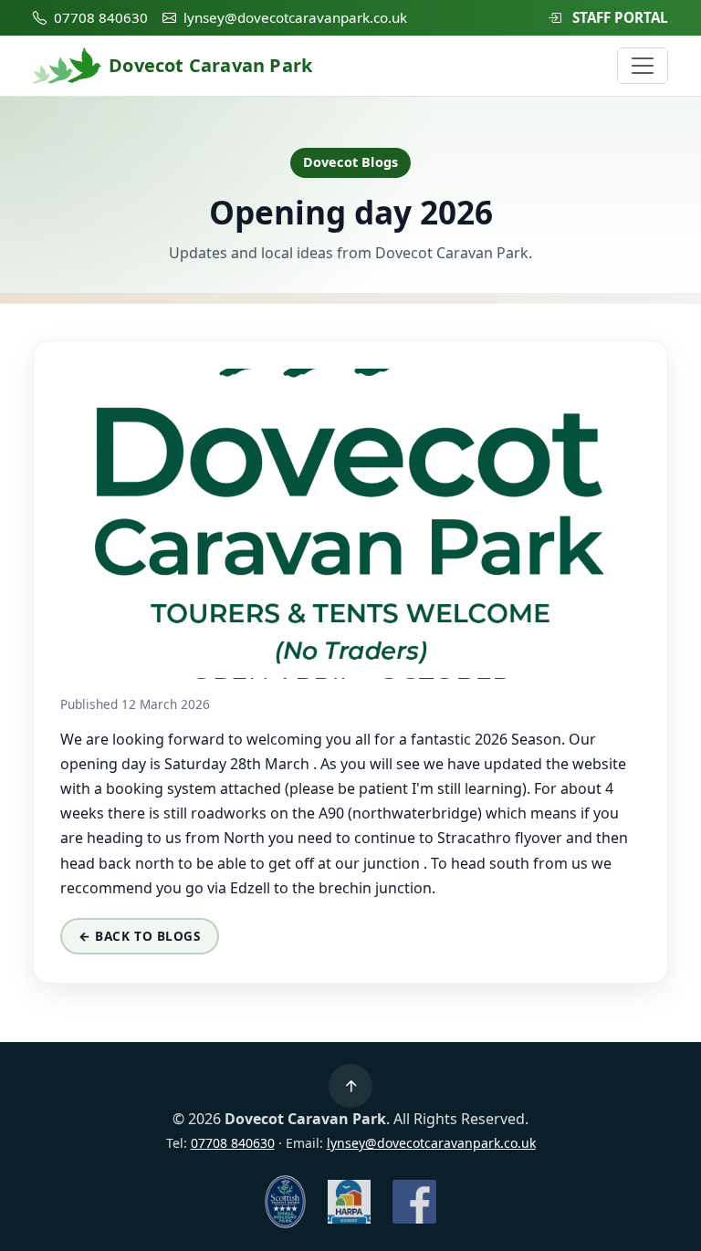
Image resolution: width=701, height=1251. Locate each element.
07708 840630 (101, 17)
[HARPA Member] (349, 1202)
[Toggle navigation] (642, 65)
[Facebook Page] (414, 1202)
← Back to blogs (139, 935)
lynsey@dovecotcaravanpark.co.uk (295, 17)
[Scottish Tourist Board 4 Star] (285, 1201)
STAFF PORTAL (620, 17)
